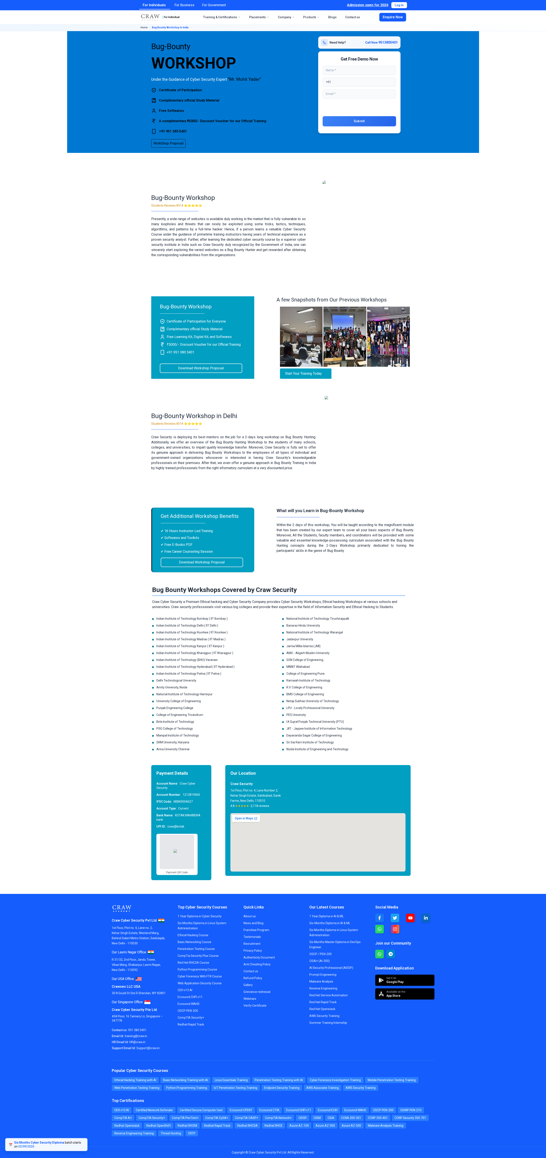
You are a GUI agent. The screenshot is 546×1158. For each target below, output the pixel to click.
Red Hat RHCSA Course (193, 962)
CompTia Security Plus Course (198, 955)
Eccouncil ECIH (327, 1110)
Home (144, 27)
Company (284, 17)
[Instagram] (395, 929)
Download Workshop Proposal (201, 368)
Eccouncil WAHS (189, 1004)
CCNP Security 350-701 (410, 1118)
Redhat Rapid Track (191, 1024)
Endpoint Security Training (281, 1088)
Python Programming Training (186, 1088)
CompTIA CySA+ (216, 1118)
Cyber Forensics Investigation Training (335, 1080)
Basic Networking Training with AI (185, 1080)
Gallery (248, 985)
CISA (331, 1118)
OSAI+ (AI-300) (319, 961)
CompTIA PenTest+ (185, 1118)
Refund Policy (253, 978)
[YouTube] (410, 918)
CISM (317, 1118)
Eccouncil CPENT (241, 1110)
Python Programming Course (197, 969)
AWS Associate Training (322, 1088)
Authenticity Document (259, 957)
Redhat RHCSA (247, 1125)
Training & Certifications (220, 17)
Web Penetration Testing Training (136, 1088)
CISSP (302, 1118)
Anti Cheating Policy (257, 964)
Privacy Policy (253, 950)
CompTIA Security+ (191, 1017)
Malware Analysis (321, 981)
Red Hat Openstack (322, 1009)
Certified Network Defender (154, 1110)
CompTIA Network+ (278, 1118)
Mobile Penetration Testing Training (392, 1080)
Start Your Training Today (303, 373)
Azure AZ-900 (325, 1125)
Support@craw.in (148, 1048)
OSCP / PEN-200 (320, 954)
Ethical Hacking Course (193, 935)
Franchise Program (256, 930)
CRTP (191, 1133)
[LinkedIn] (426, 918)
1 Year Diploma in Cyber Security (200, 916)
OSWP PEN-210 (410, 1110)
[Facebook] (379, 918)
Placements (257, 17)
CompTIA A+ (123, 1118)
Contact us (352, 17)
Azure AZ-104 (299, 1125)
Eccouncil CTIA (269, 1110)
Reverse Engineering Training (134, 1133)
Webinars (250, 998)
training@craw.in (136, 1036)
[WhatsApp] (379, 929)
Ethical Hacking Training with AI (135, 1080)
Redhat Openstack (126, 1125)
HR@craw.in (137, 1042)
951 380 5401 (137, 1030)
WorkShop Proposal (168, 143)
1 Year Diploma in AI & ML (326, 916)
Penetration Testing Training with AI (279, 1080)
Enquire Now (393, 17)
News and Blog (253, 923)
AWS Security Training (324, 1016)
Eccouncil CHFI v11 (190, 997)
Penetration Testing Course (196, 949)
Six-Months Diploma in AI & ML (329, 923)
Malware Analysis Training (385, 1125)
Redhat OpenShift (158, 1125)
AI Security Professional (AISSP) (331, 967)
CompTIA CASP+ (246, 1118)
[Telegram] (390, 954)
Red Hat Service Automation (328, 995)
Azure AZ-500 (351, 1125)
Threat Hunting (171, 1133)
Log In (399, 5)
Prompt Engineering (322, 974)
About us (250, 916)
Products (309, 17)
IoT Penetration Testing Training (235, 1088)
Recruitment (252, 943)
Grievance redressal (257, 992)
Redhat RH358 (187, 1125)
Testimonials (252, 937)
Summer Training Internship (328, 1022)
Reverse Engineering (323, 988)
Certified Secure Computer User (201, 1110)
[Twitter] (395, 918)
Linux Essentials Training (231, 1080)
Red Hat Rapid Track (323, 1002)
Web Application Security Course (200, 983)
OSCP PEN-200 (188, 1010)
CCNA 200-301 (351, 1118)
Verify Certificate (255, 1005)
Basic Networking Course (194, 942)
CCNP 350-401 (378, 1118)
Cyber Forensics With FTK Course (200, 976)
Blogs (332, 17)
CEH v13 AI (185, 990)
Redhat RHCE (274, 1125)
